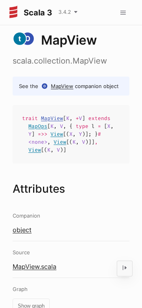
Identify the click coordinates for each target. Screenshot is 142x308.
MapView (62, 86)
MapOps (37, 126)
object (22, 230)
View (56, 134)
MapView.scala (34, 266)
